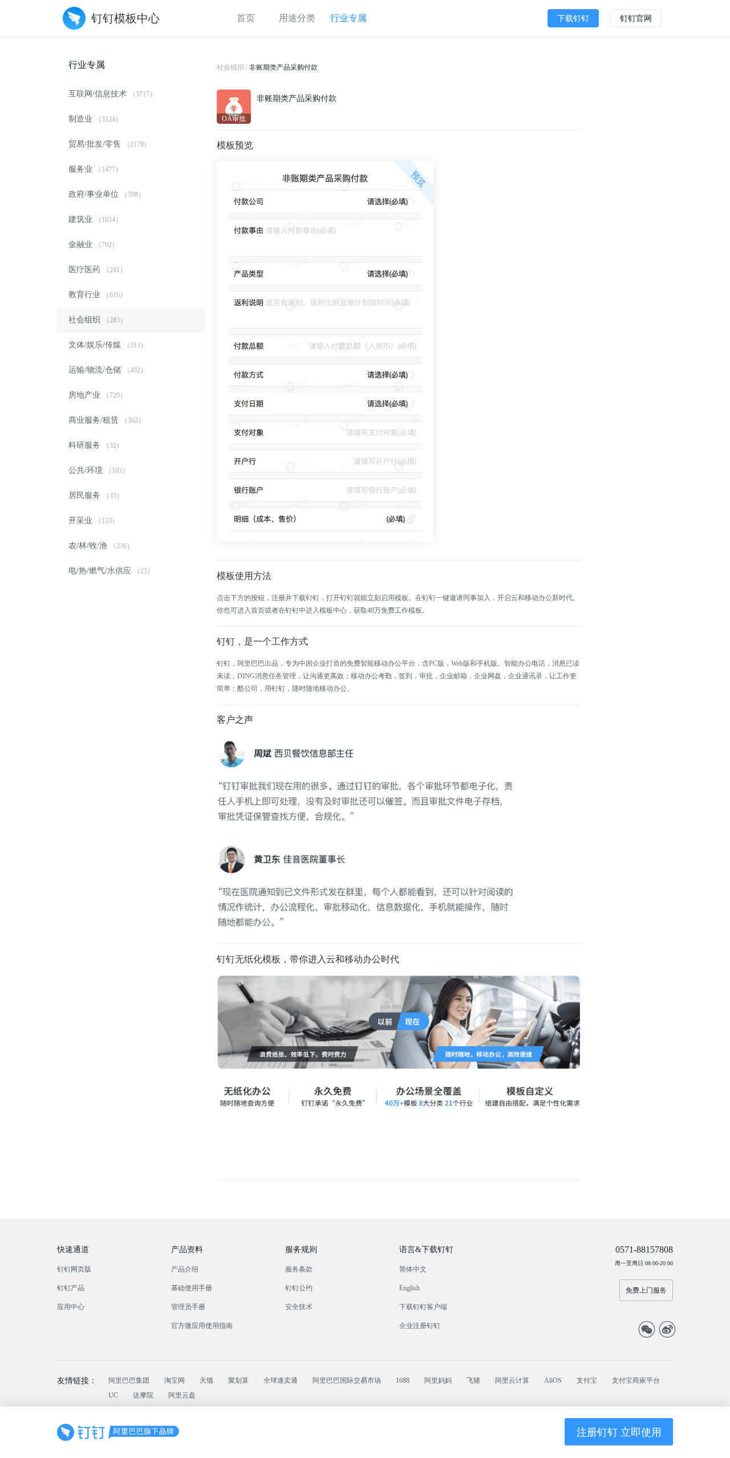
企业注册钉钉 (419, 1326)
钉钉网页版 (74, 1269)
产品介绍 (184, 1269)
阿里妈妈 (438, 1380)
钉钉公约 (299, 1288)
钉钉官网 (636, 18)
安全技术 (299, 1307)
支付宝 (587, 1380)
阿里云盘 (182, 1395)
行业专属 (348, 18)
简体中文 (413, 1269)
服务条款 (299, 1269)
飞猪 (473, 1380)
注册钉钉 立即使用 (619, 1432)
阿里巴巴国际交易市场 (347, 1380)
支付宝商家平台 (636, 1380)
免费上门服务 (646, 1290)
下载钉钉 (573, 18)
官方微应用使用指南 (202, 1326)
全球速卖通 (280, 1380)
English (409, 1288)
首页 (246, 18)
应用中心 (70, 1307)
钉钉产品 (70, 1288)
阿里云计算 (512, 1380)
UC (113, 1395)
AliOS (553, 1380)
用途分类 (297, 18)
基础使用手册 (191, 1288)
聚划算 (238, 1380)
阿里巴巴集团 (128, 1380)
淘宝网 (174, 1380)
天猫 (206, 1380)
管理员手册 (188, 1307)
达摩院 (143, 1395)
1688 (402, 1380)
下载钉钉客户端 (423, 1307)
